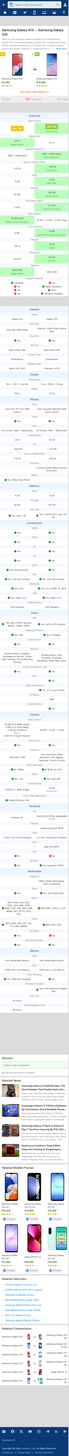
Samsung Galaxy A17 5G (56, 1205)
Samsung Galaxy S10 (46, 78)
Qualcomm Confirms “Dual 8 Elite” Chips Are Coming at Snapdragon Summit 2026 (41, 1147)
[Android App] (65, 1431)
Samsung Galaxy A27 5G (56, 1257)
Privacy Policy (24, 1452)
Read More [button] (61, 48)
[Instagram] (39, 1431)
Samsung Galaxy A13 (12, 78)
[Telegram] (47, 1431)
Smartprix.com (28, 1448)
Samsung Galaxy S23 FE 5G (33, 1205)
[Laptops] (44, 13)
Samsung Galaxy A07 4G (10, 1257)
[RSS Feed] (56, 1431)
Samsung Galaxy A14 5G (10, 1205)
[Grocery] (64, 13)
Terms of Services (44, 1452)
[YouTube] (30, 1431)
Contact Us (7, 1452)
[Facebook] (12, 1431)
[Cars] (54, 13)
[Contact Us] (4, 1431)
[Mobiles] (34, 13)
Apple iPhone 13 (33, 1257)
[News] (15, 13)
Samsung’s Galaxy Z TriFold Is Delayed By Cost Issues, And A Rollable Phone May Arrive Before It (44, 1107)
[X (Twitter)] (21, 1431)
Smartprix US (8, 1440)
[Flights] (25, 13)
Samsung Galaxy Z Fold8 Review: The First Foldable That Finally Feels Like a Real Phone (43, 1087)
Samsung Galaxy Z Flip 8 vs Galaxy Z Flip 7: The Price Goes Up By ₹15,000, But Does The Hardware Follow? (43, 1127)
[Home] (5, 13)
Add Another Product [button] (34, 92)
